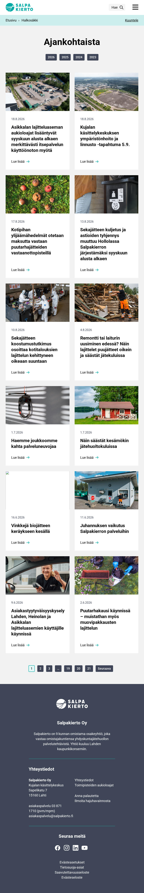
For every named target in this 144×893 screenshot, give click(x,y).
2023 (92, 57)
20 (78, 668)
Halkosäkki (30, 20)
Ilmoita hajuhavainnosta (92, 801)
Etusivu (11, 20)
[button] (135, 7)
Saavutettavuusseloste (72, 872)
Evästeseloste (72, 877)
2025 (65, 57)
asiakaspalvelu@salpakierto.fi (51, 816)
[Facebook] (57, 848)
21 (89, 668)
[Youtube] (84, 848)
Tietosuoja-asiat (72, 867)
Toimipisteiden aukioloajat (94, 785)
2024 (79, 57)
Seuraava (104, 668)
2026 (51, 57)
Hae (115, 7)
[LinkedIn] (75, 848)
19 (68, 668)
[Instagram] (66, 848)
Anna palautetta (87, 796)
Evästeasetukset (72, 862)
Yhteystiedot (84, 780)
